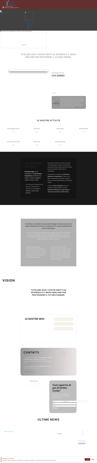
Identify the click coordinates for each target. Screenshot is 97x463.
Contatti (28, 28)
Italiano (12, 2)
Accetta (87, 459)
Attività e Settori (30, 24)
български (14, 5)
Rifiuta (93, 459)
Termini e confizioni (82, 440)
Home (28, 22)
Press (28, 27)
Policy (84, 443)
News (28, 25)
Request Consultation (30, 371)
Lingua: (6, 1)
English (12, 3)
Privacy (80, 443)
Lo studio (29, 23)
